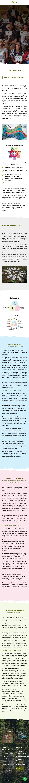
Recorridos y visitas (8, 753)
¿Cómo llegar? (21, 764)
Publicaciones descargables (6, 757)
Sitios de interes (7, 761)
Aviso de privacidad (8, 780)
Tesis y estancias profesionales (7, 770)
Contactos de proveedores (6, 765)
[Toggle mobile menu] (16, 2)
